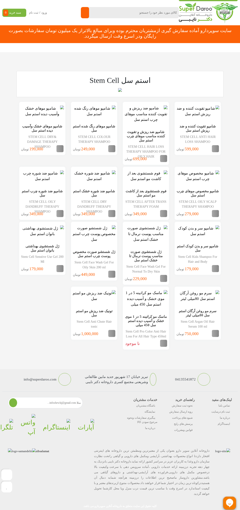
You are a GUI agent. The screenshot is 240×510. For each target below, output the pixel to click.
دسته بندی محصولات (215, 47)
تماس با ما (67, 47)
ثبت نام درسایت (220, 411)
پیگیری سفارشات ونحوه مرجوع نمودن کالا (142, 420)
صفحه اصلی (188, 47)
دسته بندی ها (167, 47)
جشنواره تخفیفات (144, 47)
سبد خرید (13, 12)
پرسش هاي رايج (183, 423)
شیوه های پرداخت (182, 417)
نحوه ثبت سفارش (28, 47)
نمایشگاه (150, 411)
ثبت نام (33, 12)
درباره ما (225, 417)
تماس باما (224, 405)
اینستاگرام (224, 423)
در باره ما (50, 47)
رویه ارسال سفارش (181, 411)
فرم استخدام (87, 47)
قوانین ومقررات (183, 430)
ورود (44, 12)
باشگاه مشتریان (145, 405)
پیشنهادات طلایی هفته (113, 47)
